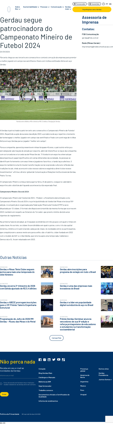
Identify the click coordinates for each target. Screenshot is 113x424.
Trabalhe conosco (46, 390)
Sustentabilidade (30, 7)
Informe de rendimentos (48, 401)
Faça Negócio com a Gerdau (91, 9)
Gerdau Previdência (103, 374)
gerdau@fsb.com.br (90, 38)
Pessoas (43, 7)
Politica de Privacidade (9, 414)
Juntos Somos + (105, 379)
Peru (82, 390)
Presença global (84, 370)
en (110, 4)
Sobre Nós (17, 8)
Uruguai (83, 394)
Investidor (96, 4)
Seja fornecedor (45, 386)
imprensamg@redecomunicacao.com (97, 46)
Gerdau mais (68, 8)
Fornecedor (80, 4)
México (83, 386)
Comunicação (56, 7)
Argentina (84, 381)
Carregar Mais (56, 338)
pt (107, 4)
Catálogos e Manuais (47, 377)
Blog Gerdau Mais (45, 373)
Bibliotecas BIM (45, 382)
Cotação (42, 369)
